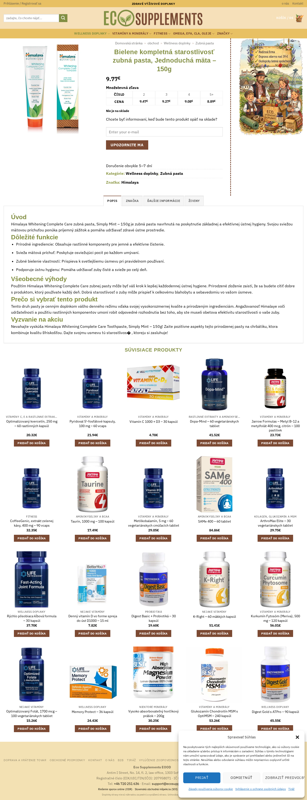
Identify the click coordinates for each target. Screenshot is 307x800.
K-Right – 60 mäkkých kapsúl (214, 616)
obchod (153, 43)
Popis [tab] (112, 201)
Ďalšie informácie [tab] (163, 201)
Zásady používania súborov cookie (211, 789)
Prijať (201, 777)
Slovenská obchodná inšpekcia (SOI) (156, 789)
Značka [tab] (132, 201)
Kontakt (297, 3)
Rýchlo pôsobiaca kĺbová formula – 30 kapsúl (31, 618)
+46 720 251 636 (126, 783)
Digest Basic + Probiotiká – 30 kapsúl (153, 618)
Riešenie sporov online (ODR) (115, 789)
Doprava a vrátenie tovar (25, 760)
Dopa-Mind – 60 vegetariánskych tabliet (214, 423)
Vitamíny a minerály (130, 33)
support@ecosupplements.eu (174, 783)
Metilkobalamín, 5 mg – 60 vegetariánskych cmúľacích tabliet (153, 523)
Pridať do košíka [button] (32, 443)
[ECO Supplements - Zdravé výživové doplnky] (153, 18)
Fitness (160, 33)
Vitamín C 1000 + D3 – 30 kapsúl (154, 421)
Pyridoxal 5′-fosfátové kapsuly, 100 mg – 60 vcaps (93, 423)
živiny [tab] (194, 201)
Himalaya (130, 182)
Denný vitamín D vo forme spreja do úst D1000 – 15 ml (92, 618)
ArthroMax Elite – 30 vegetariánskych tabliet (275, 523)
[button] (297, 737)
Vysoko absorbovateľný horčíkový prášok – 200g (153, 713)
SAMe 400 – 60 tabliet (214, 521)
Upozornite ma (127, 144)
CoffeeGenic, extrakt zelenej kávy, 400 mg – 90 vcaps (31, 523)
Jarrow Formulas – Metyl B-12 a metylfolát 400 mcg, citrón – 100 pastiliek (275, 425)
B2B (121, 760)
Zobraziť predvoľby (282, 777)
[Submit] (63, 18)
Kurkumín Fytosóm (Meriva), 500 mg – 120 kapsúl (275, 618)
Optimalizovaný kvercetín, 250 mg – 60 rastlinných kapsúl (31, 423)
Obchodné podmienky (67, 760)
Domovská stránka (128, 43)
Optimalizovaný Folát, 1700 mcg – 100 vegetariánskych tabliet (31, 713)
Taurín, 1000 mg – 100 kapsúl (92, 521)
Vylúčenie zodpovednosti (160, 760)
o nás (285, 3)
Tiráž (291, 789)
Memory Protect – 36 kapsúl (92, 712)
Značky (223, 33)
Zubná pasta (204, 43)
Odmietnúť (241, 777)
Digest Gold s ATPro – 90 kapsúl (275, 712)
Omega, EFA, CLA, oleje (192, 33)
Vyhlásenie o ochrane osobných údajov (260, 789)
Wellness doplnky (90, 33)
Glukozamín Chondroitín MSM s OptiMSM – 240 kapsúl (214, 713)
